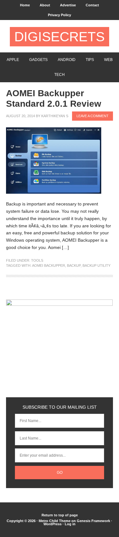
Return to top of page (60, 515)
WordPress (52, 524)
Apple (13, 59)
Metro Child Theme (54, 521)
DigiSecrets (59, 36)
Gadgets (38, 59)
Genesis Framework (93, 521)
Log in (70, 524)
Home (25, 5)
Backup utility (96, 265)
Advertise (68, 5)
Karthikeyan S (54, 116)
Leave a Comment (92, 116)
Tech (59, 74)
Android (67, 59)
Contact (92, 5)
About (45, 5)
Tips (90, 59)
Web (108, 59)
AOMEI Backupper (48, 265)
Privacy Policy (59, 15)
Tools (37, 260)
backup (74, 265)
